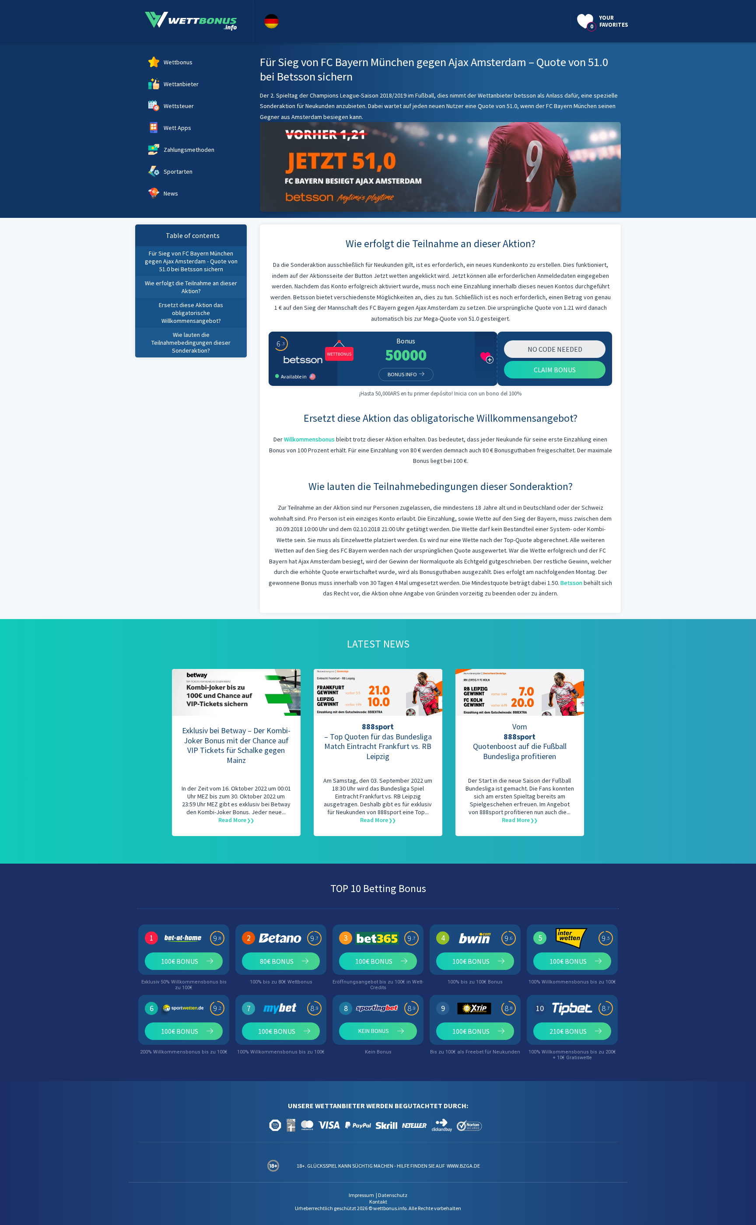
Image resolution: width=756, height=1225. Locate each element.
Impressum (361, 1195)
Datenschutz (392, 1195)
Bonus (405, 340)
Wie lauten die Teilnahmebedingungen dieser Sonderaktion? (191, 342)
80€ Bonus (277, 961)
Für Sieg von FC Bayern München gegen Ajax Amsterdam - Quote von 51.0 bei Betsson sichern (191, 261)
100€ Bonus (179, 961)
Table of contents (193, 235)
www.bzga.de (463, 1165)
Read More (232, 820)
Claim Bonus (555, 369)
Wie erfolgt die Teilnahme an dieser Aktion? (191, 287)
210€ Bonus (568, 1031)
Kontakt (378, 1201)
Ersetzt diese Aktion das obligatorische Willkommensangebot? (191, 313)
